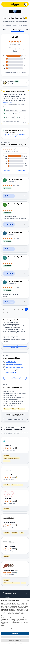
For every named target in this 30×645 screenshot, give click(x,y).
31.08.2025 (16, 210)
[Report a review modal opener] (24, 196)
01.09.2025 (16, 185)
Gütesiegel (7, 597)
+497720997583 (11, 362)
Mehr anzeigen (10, 372)
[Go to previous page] (7, 309)
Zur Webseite (14, 378)
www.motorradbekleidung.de (14, 364)
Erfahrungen (17, 30)
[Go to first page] (3, 309)
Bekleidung (7, 408)
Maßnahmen (12, 324)
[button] (4, 4)
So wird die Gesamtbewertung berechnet (15, 72)
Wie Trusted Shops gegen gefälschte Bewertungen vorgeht (15, 135)
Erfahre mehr (17, 433)
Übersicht (6, 30)
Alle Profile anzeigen (14, 420)
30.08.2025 (16, 263)
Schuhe (14, 408)
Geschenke (15, 532)
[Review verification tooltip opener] (26, 18)
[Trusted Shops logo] (15, 4)
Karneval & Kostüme (17, 484)
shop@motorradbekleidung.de (14, 367)
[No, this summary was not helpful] (26, 122)
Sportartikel (21, 408)
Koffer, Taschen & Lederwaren (11, 458)
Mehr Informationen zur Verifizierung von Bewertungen (15, 346)
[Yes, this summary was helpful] (23, 122)
